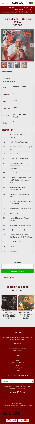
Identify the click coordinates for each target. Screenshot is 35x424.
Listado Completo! (17, 368)
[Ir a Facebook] (18, 392)
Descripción (5, 78)
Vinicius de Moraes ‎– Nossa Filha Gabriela (9, 314)
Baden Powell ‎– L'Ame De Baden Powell (25, 314)
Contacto (17, 365)
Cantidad (17, 262)
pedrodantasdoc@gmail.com (17, 348)
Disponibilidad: (6, 71)
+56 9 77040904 (18, 350)
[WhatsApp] (24, 392)
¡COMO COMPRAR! (17, 363)
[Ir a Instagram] (21, 392)
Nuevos (17, 370)
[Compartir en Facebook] (10, 278)
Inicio (17, 360)
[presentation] (3, 45)
